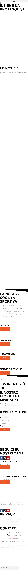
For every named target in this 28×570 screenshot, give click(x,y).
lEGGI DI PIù (5, 466)
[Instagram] (5, 458)
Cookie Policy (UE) (14, 521)
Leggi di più (5, 329)
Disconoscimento (14, 525)
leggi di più (5, 344)
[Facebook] (1, 458)
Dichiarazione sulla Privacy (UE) (14, 518)
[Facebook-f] (1, 510)
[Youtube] (8, 458)
